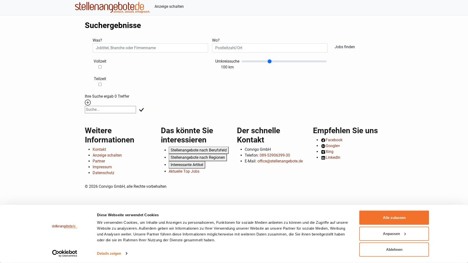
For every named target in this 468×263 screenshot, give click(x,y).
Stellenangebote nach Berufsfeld (199, 150)
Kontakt (99, 149)
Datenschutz (103, 172)
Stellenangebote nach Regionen (198, 157)
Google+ (333, 145)
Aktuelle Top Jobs (184, 171)
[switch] (100, 66)
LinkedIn (333, 157)
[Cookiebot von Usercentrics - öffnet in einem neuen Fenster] (64, 253)
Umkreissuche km (227, 64)
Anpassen (391, 233)
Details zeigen (109, 253)
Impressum (102, 167)
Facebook (334, 140)
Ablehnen (394, 249)
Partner (99, 161)
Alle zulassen (394, 218)
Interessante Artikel (187, 164)
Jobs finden (345, 47)
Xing (329, 151)
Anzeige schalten (169, 6)
